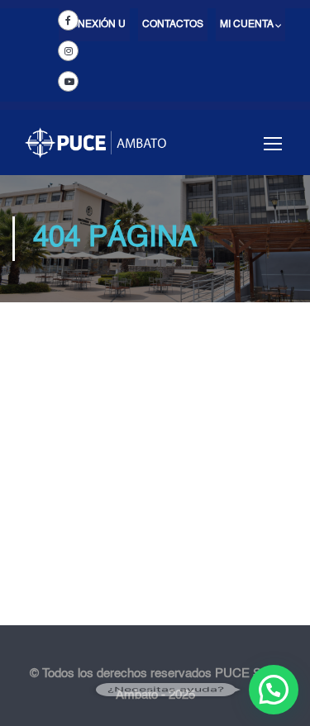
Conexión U (94, 25)
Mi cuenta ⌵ (250, 25)
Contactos (172, 25)
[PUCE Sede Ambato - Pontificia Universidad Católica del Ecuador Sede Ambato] (95, 150)
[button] (273, 689)
